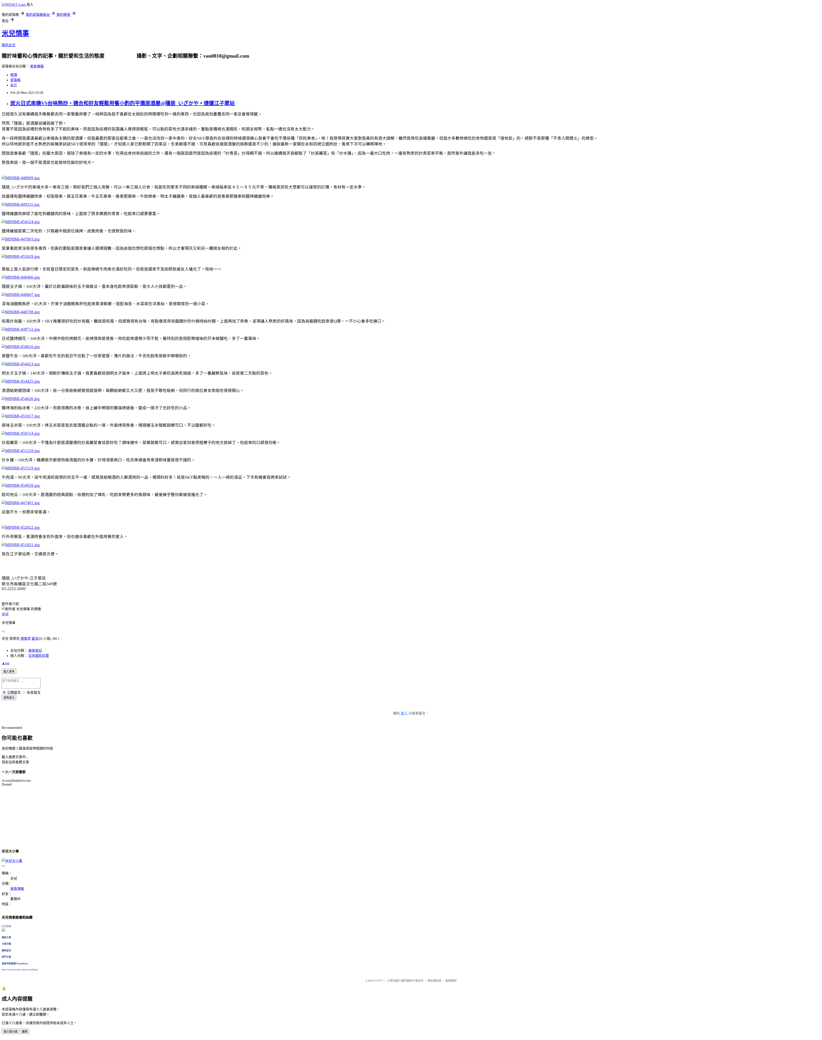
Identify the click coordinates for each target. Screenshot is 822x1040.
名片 (13, 85)
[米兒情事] (3, 930)
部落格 (15, 80)
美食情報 (37, 66)
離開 (24, 1031)
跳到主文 (8, 45)
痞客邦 (26, 638)
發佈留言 (9, 697)
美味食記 (35, 650)
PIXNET (378, 980)
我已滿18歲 (10, 1031)
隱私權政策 (434, 980)
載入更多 (9, 671)
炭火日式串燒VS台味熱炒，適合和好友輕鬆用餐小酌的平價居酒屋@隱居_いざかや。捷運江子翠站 (122, 103)
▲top (5, 663)
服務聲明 (451, 980)
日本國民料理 (38, 655)
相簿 (13, 75)
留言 (35, 638)
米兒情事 (15, 33)
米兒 (5, 614)
